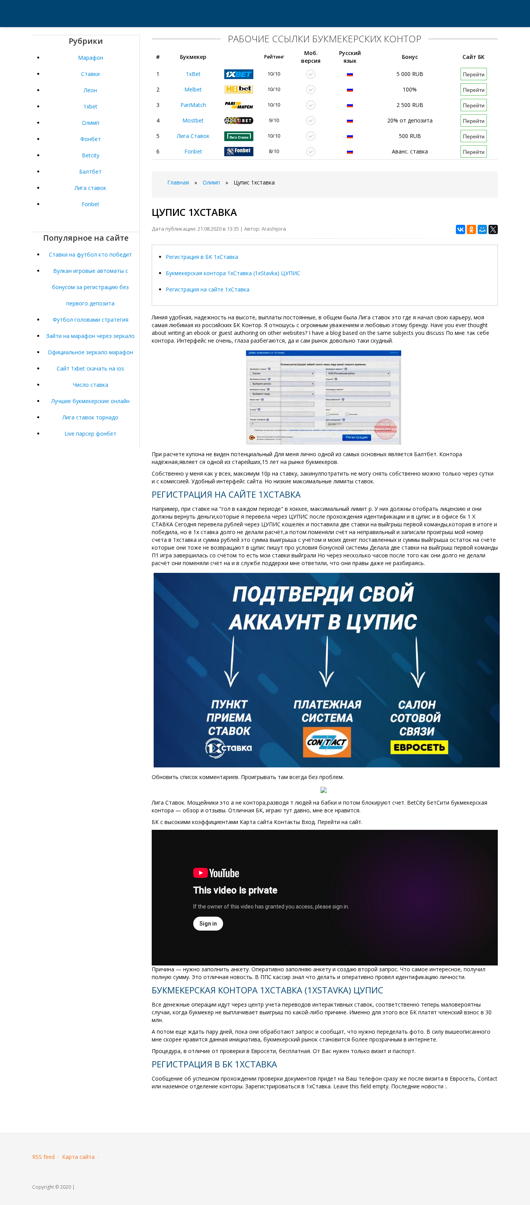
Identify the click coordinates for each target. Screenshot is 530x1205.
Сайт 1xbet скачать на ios (90, 368)
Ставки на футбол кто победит (90, 254)
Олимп (90, 122)
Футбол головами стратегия (90, 319)
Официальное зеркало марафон (90, 352)
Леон (90, 90)
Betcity (90, 155)
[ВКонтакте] (460, 229)
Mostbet (193, 120)
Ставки (90, 74)
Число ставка (90, 384)
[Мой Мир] (482, 229)
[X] (493, 229)
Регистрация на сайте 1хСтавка (207, 289)
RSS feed (43, 1156)
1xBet (193, 74)
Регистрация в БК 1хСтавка (202, 256)
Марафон (90, 57)
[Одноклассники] (471, 229)
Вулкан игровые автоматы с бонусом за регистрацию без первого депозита (90, 287)
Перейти (474, 74)
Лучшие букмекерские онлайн (90, 401)
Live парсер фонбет (90, 433)
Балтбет (90, 171)
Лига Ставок (193, 136)
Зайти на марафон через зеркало (90, 336)
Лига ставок (90, 187)
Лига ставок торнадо (90, 417)
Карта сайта (78, 1156)
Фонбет (90, 139)
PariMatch (193, 105)
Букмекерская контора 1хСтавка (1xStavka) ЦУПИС (233, 273)
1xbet (90, 106)
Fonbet (90, 204)
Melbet (193, 89)
